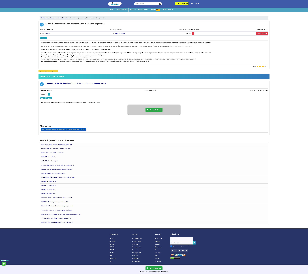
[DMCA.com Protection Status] (175, 258)
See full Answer (261, 33)
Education (47, 33)
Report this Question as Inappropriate (48, 71)
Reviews (155, 9)
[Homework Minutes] (115, 3)
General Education (120, 33)
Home (111, 9)
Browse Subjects (168, 9)
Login (191, 3)
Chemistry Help (136, 241)
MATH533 (112, 238)
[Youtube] (183, 250)
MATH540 (112, 241)
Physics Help (136, 261)
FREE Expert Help (182, 3)
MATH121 (112, 244)
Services (132, 9)
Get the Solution (154, 110)
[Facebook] (172, 250)
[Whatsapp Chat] (4, 264)
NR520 (111, 261)
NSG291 (111, 253)
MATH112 (112, 250)
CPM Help (135, 244)
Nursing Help (135, 258)
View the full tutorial (94, 102)
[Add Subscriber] (194, 242)
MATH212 (112, 247)
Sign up (197, 3)
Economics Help (136, 247)
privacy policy (181, 246)
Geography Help (136, 253)
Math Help (135, 255)
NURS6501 (112, 258)
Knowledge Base (143, 9)
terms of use (187, 246)
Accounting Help (137, 238)
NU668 (111, 255)
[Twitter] (179, 250)
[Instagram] (176, 250)
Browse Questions (122, 9)
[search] (160, 4)
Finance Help (136, 250)
